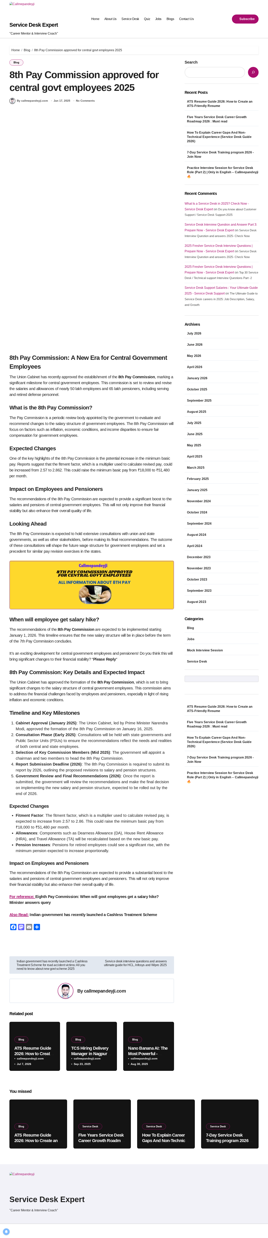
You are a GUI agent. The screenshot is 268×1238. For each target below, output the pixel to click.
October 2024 (197, 512)
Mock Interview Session (205, 650)
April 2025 (194, 456)
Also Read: (19, 915)
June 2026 (195, 344)
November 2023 (199, 568)
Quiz (147, 19)
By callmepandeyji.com (32, 100)
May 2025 (194, 445)
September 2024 (199, 523)
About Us (110, 19)
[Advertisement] (92, 158)
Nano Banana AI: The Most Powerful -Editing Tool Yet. (148, 1054)
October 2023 (197, 579)
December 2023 (199, 557)
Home (95, 19)
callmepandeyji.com (105, 991)
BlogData (60, 1231)
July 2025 (194, 423)
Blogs (170, 19)
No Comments (85, 100)
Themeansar (80, 1231)
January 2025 (197, 490)
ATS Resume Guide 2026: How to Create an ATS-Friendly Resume (220, 104)
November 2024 (199, 501)
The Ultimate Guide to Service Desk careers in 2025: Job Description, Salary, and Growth (221, 299)
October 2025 (197, 389)
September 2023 (199, 590)
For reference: (22, 896)
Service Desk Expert (33, 25)
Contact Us (186, 19)
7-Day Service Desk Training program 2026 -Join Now (220, 154)
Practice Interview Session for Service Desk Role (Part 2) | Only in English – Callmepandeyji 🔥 (222, 172)
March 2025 (195, 467)
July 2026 (194, 333)
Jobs (158, 19)
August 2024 (196, 534)
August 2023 (196, 602)
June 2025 (195, 434)
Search (191, 62)
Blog (16, 62)
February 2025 (198, 478)
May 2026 (194, 355)
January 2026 (197, 378)
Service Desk (130, 19)
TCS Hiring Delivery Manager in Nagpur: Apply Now (89, 1054)
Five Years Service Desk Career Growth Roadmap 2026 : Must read (217, 119)
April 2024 (194, 546)
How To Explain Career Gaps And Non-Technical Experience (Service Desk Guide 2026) (219, 137)
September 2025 (199, 400)
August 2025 (196, 411)
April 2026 (194, 367)
